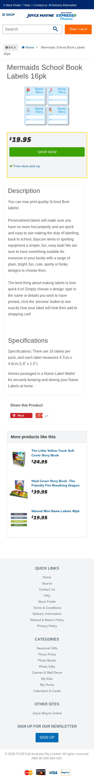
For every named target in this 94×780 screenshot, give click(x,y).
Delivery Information (64, 5)
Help (27, 5)
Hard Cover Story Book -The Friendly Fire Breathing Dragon (55, 483)
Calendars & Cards (47, 691)
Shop (10, 15)
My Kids (47, 679)
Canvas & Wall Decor (47, 672)
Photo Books (47, 660)
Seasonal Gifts (47, 648)
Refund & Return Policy (47, 620)
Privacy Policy (47, 626)
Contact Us (47, 589)
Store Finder (47, 601)
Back (12, 47)
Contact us (40, 5)
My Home (47, 685)
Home (29, 47)
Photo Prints (47, 654)
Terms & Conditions (47, 608)
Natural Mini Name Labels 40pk (55, 511)
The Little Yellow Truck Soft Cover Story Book (52, 453)
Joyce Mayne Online (47, 713)
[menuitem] (12, 5)
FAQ (47, 595)
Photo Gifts (47, 666)
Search (47, 583)
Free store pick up (27, 166)
